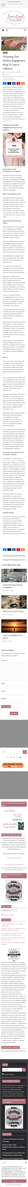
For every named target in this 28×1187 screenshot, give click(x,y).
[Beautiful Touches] (3, 30)
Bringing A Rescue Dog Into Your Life (14, 560)
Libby (13, 72)
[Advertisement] (14, 734)
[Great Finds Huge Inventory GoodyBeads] (14, 570)
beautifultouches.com (14, 954)
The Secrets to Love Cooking (13, 611)
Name (3, 683)
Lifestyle (5, 52)
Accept (14, 1181)
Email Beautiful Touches (14, 858)
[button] (25, 1162)
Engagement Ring (21, 76)
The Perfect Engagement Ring (9, 79)
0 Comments (7, 74)
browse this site (7, 108)
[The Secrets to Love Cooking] (14, 596)
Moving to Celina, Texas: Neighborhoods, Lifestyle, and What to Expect (13, 1147)
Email (3, 691)
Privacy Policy (18, 1184)
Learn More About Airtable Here (14, 864)
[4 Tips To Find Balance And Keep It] (14, 620)
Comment (4, 660)
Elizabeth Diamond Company (10, 76)
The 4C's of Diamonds (8, 78)
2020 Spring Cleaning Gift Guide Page (14, 556)
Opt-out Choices (10, 1184)
